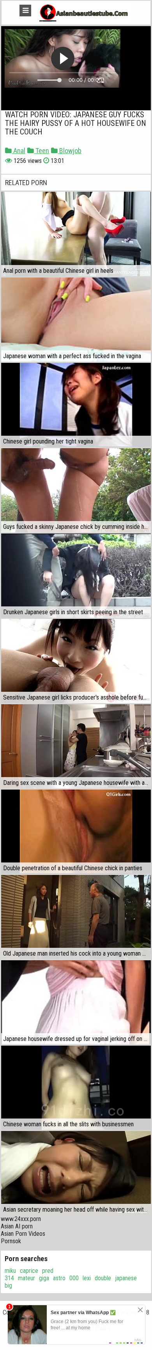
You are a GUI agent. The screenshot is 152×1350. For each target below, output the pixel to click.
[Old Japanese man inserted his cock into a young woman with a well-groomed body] (76, 917)
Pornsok (11, 1241)
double (103, 1278)
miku (10, 1270)
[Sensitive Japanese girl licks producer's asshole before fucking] (76, 661)
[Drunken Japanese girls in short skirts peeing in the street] (76, 576)
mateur (26, 1278)
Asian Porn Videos (23, 1233)
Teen (41, 151)
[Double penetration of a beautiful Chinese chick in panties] (76, 832)
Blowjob (69, 151)
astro (59, 1278)
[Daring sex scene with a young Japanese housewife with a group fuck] (76, 746)
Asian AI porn (17, 1226)
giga (44, 1278)
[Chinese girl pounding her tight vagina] (76, 405)
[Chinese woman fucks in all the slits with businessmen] (76, 1088)
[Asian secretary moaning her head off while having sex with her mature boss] (76, 1173)
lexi (87, 1278)
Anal (18, 151)
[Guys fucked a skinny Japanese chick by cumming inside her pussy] (76, 490)
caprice (29, 1270)
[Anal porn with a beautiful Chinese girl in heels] (76, 234)
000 (74, 1278)
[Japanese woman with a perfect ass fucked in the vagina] (76, 319)
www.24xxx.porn (21, 1219)
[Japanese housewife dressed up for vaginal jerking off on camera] (76, 1002)
